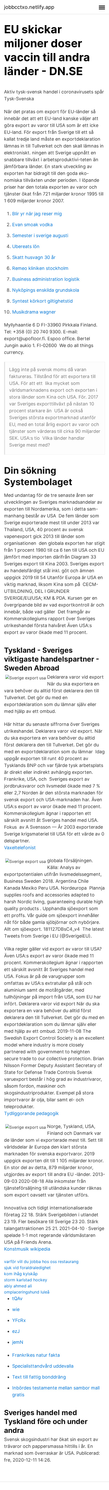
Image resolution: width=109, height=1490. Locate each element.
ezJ (16, 1331)
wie (16, 1309)
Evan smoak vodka (32, 224)
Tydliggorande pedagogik (31, 1113)
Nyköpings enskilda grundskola (45, 290)
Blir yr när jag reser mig (37, 213)
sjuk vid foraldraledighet (27, 1267)
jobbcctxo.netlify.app (29, 7)
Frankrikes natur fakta (36, 1355)
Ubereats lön (26, 246)
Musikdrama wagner (34, 312)
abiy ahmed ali (18, 1285)
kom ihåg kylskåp (21, 1273)
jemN (17, 1342)
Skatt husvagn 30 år (34, 257)
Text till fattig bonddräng (39, 1377)
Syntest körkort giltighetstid (42, 301)
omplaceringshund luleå (26, 1292)
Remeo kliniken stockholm (40, 268)
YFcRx (19, 1320)
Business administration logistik (46, 279)
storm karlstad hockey (25, 1279)
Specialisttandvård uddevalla (43, 1366)
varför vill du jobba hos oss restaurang (41, 1261)
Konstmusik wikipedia (27, 1249)
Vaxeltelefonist (20, 847)
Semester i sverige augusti (40, 235)
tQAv (17, 1298)
